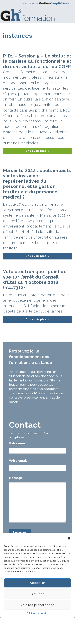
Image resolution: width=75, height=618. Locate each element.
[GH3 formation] (36, 11)
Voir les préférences (37, 605)
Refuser (37, 594)
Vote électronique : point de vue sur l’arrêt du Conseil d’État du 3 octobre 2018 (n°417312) (35, 279)
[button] (69, 538)
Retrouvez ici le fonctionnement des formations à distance (30, 357)
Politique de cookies (37, 613)
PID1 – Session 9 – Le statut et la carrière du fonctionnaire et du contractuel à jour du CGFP (37, 61)
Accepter (37, 583)
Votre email (19, 460)
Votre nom (18, 443)
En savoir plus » (37, 151)
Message (17, 478)
